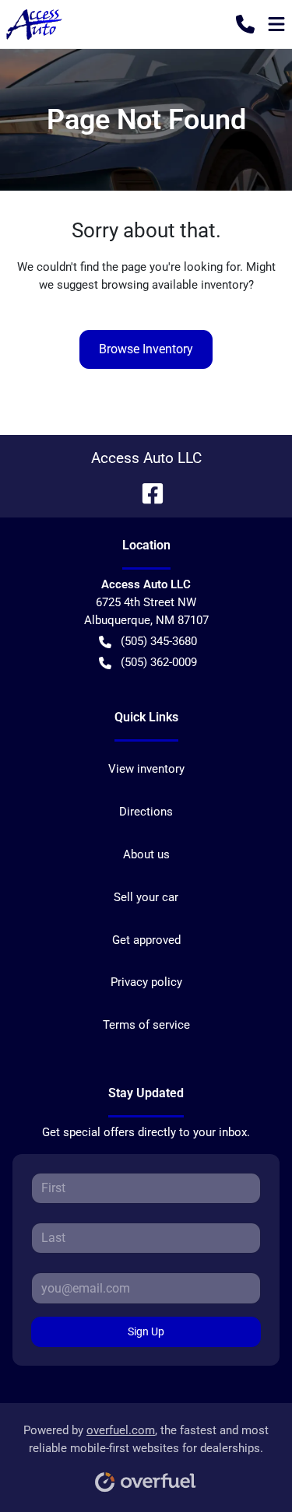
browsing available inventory (174, 285)
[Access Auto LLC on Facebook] (146, 492)
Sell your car (146, 897)
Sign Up (146, 1331)
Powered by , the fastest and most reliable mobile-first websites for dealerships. (146, 1439)
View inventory (146, 769)
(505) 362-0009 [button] (159, 662)
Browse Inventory (146, 349)
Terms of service (146, 1025)
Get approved (146, 940)
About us (146, 854)
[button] (245, 24)
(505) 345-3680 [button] (159, 641)
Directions (146, 812)
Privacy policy (146, 982)
